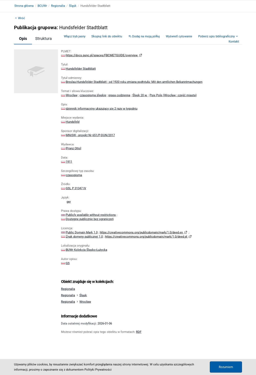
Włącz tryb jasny (74, 36)
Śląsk (72, 6)
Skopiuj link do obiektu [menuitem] (106, 36)
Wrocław (85, 302)
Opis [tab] (23, 38)
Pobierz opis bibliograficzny (216, 36)
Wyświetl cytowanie (179, 36)
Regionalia (58, 6)
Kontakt (234, 41)
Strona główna (24, 6)
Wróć (21, 18)
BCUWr (42, 6)
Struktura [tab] (43, 38)
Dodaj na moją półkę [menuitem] (146, 36)
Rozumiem (226, 367)
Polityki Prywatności (98, 369)
